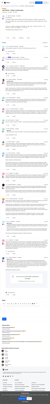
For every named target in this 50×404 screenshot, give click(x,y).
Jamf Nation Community (7, 386)
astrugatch (8, 221)
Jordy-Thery (7, 360)
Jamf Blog (5, 388)
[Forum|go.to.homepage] (7, 2)
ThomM (6, 357)
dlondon (7, 198)
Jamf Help (5, 382)
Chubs (6, 353)
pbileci (7, 173)
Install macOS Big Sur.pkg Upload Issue (10, 334)
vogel (7, 141)
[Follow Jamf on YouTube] (8, 376)
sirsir (6, 15)
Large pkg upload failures (7, 338)
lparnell (7, 97)
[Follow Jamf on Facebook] (12, 376)
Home (2, 5)
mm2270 (7, 65)
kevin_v (7, 257)
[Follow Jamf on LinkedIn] (5, 376)
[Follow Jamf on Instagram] (10, 376)
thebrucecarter (8, 364)
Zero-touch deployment (19, 384)
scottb (7, 79)
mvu (6, 350)
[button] (2, 2)
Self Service (33, 382)
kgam (7, 184)
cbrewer (7, 46)
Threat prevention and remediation (38, 388)
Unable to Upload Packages (7, 327)
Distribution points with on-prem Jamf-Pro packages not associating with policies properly (21, 341)
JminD (7, 153)
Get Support (6, 5)
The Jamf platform (18, 382)
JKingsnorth (8, 108)
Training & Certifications (7, 384)
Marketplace (5, 390)
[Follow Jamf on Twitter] (3, 376)
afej (6, 120)
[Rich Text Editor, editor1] (25, 311)
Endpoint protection (35, 386)
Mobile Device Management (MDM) (22, 386)
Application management (20, 388)
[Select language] (33, 2)
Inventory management (19, 390)
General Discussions (14, 5)
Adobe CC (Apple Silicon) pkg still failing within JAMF (13, 330)
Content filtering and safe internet (38, 390)
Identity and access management (38, 384)
